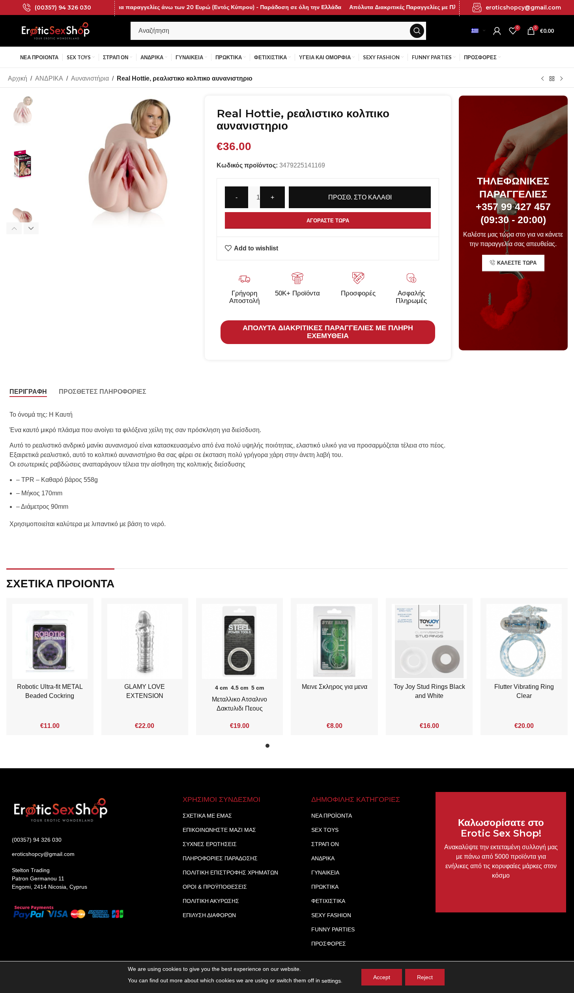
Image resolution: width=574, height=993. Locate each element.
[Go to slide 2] (275, 747)
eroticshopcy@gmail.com (523, 7)
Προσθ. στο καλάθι (360, 197)
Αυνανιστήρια (90, 78)
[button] (14, 228)
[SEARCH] (417, 31)
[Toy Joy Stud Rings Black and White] (429, 641)
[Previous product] (542, 78)
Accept (381, 977)
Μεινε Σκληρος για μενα (334, 686)
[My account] (497, 31)
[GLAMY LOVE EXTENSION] (144, 641)
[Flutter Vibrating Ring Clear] (523, 641)
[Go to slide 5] (299, 747)
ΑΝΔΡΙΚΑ (49, 78)
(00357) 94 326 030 (63, 7)
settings (331, 981)
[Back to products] (552, 78)
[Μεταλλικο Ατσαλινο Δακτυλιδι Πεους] (239, 641)
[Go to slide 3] (283, 747)
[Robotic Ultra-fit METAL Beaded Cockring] (49, 641)
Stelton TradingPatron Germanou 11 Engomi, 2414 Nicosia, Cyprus (49, 878)
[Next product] (561, 78)
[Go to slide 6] (307, 747)
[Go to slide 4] (291, 747)
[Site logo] (55, 30)
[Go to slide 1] (267, 747)
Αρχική (17, 78)
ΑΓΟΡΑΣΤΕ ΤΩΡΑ (328, 221)
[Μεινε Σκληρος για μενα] (334, 641)
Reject (425, 977)
